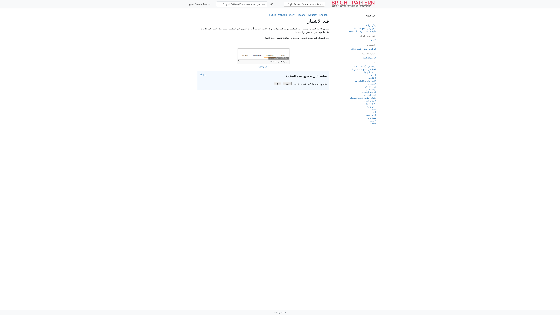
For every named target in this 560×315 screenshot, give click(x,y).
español (302, 14)
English (323, 14)
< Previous (263, 67)
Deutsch (312, 14)
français (282, 14)
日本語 (272, 14)
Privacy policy (280, 312)
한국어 (292, 14)
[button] (287, 83)
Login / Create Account (199, 4)
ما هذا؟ (203, 74)
